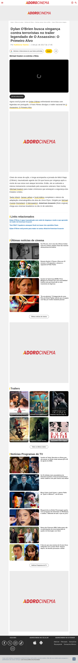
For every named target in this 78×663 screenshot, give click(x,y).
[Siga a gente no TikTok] (21, 643)
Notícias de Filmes (29, 22)
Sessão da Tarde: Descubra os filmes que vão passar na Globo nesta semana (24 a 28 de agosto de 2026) (54, 459)
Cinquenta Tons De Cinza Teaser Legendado (59, 414)
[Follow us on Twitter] (10, 643)
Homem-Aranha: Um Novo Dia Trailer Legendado (19, 440)
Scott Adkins (39, 197)
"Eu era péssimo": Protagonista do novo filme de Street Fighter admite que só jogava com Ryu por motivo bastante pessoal (54, 298)
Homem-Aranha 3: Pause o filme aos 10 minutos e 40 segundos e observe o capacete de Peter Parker (53, 263)
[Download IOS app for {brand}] (36, 642)
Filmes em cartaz (19, 22)
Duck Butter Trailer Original (59, 440)
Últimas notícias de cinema (39, 316)
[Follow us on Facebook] (4, 643)
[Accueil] (37, 2)
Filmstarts (64, 642)
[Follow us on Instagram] (15, 643)
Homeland (20, 203)
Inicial (12, 22)
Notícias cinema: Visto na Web (42, 22)
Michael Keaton (16, 189)
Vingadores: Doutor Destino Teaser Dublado (39, 440)
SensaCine (72, 642)
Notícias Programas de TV (39, 565)
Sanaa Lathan (26, 197)
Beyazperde (58, 644)
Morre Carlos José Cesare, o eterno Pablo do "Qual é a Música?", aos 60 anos (54, 493)
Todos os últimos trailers (39, 447)
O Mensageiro (31, 203)
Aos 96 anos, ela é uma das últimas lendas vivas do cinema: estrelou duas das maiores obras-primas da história (54, 245)
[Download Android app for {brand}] (42, 642)
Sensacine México (70, 644)
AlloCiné (56, 642)
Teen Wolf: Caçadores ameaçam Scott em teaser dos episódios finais (34, 225)
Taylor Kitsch (15, 197)
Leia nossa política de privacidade (30, 659)
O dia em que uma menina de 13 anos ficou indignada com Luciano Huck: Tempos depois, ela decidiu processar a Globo (54, 546)
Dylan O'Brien (34, 102)
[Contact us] (13, 648)
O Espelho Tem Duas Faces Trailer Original (19, 414)
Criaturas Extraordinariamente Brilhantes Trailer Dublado (39, 414)
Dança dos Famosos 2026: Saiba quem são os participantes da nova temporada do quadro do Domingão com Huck (54, 529)
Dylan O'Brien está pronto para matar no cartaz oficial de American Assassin (37, 228)
